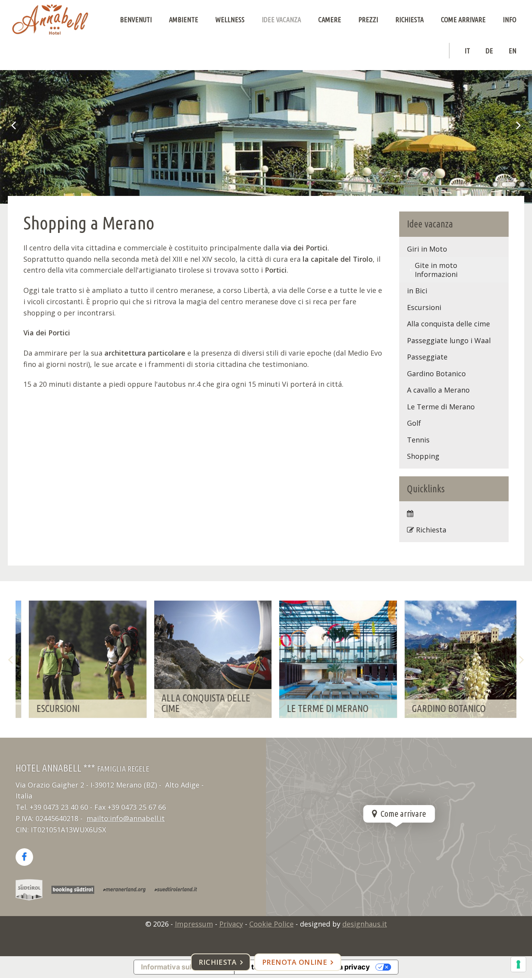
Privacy (231, 924)
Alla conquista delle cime (448, 323)
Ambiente (183, 19)
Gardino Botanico (436, 373)
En (512, 51)
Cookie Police (271, 924)
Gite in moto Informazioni (436, 270)
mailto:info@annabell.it (125, 818)
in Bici (417, 290)
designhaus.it (364, 924)
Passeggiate (427, 356)
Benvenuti (136, 19)
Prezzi (368, 19)
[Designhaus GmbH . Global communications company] (50, 19)
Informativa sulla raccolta (184, 967)
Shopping (423, 456)
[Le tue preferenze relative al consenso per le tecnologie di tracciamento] (518, 964)
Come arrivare (463, 19)
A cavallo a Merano (438, 390)
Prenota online (294, 962)
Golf (414, 423)
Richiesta (409, 19)
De (489, 51)
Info (509, 19)
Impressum (194, 924)
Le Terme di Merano (441, 406)
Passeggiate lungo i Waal (449, 340)
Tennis (418, 439)
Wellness (230, 19)
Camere (329, 19)
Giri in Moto (427, 249)
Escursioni (424, 307)
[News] (454, 513)
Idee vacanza (281, 19)
